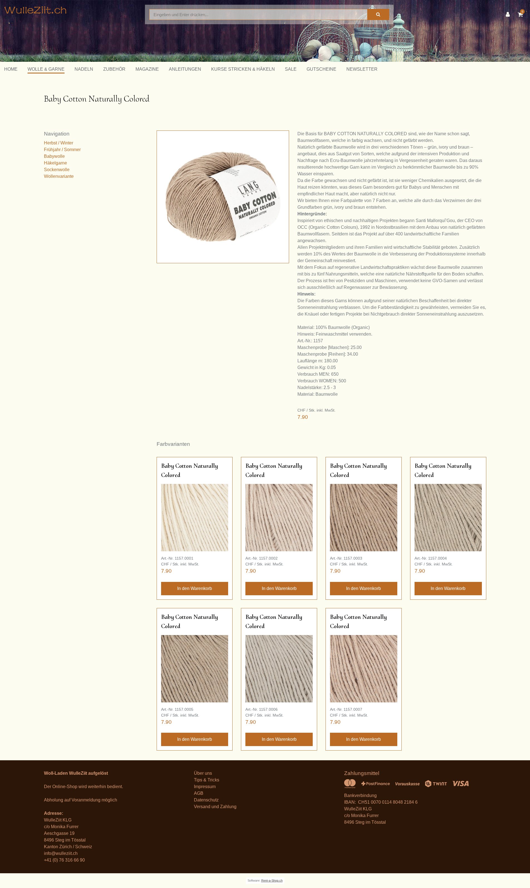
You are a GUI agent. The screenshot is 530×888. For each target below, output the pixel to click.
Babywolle (54, 156)
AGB (198, 793)
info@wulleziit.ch (61, 853)
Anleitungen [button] (185, 69)
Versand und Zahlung (215, 806)
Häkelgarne (55, 163)
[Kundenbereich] (509, 14)
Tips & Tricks (206, 780)
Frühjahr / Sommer (62, 149)
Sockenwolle (57, 169)
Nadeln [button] (84, 69)
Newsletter (362, 69)
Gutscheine (321, 69)
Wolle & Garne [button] (46, 69)
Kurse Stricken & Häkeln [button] (243, 69)
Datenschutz (206, 800)
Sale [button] (291, 69)
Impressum (205, 786)
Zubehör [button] (114, 69)
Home (11, 69)
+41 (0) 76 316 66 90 (64, 860)
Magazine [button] (147, 69)
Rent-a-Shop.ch (272, 880)
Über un (202, 773)
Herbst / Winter (58, 143)
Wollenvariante (59, 176)
